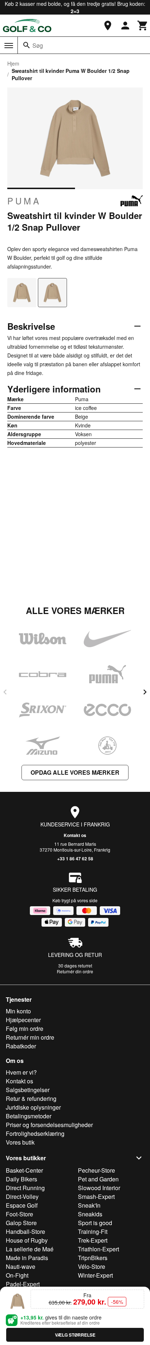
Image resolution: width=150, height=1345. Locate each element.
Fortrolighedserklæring (35, 1133)
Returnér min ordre (30, 1037)
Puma (24, 201)
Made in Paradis (27, 1258)
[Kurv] (143, 25)
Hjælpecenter (23, 1020)
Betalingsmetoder (28, 1116)
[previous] (5, 692)
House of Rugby (27, 1240)
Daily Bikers (21, 1179)
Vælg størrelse (75, 1335)
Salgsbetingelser (28, 1090)
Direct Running (25, 1188)
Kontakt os (75, 835)
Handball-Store (25, 1231)
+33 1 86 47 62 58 (75, 858)
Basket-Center (24, 1170)
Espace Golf (22, 1205)
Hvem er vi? (21, 1072)
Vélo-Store (91, 1266)
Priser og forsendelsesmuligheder (49, 1125)
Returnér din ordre (75, 971)
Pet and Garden (98, 1179)
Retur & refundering (31, 1098)
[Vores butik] (108, 25)
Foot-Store (19, 1214)
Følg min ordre (24, 1028)
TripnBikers (92, 1258)
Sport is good (95, 1223)
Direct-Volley (22, 1196)
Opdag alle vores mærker (75, 772)
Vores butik (20, 1142)
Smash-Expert (96, 1196)
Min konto (18, 1011)
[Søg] (26, 45)
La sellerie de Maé (30, 1249)
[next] (145, 692)
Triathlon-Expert (98, 1249)
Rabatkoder (21, 1046)
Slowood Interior (99, 1188)
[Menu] (8, 45)
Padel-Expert (23, 1284)
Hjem (13, 63)
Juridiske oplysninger (33, 1107)
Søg (37, 45)
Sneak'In (89, 1205)
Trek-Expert (92, 1240)
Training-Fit (92, 1231)
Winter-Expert (95, 1275)
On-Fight (17, 1275)
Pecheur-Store (96, 1170)
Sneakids (90, 1214)
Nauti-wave (20, 1266)
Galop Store (21, 1223)
